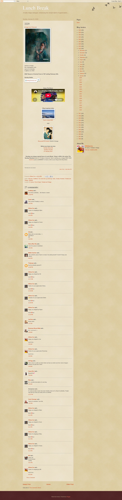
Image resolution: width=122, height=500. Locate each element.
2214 (80, 110)
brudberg (30, 190)
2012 (80, 125)
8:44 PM (30, 258)
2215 (80, 107)
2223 (80, 89)
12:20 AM (30, 302)
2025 (80, 32)
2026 (80, 30)
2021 (80, 41)
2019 (80, 46)
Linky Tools (62, 169)
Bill (29, 455)
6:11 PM (30, 415)
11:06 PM (30, 267)
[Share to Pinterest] (52, 176)
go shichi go (49, 178)
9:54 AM (30, 384)
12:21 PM (30, 394)
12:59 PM (30, 194)
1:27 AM (30, 323)
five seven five (42, 178)
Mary (29, 380)
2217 (80, 103)
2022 (80, 39)
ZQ (29, 232)
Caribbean (35, 178)
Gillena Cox (31, 208)
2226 (80, 82)
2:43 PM (30, 215)
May (81, 66)
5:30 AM (30, 366)
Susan (30, 199)
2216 (80, 105)
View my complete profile (91, 149)
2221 (80, 93)
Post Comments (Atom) (35, 487)
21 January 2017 (48, 151)
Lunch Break (36, 7)
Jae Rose (30, 319)
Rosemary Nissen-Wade (34, 328)
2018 (80, 48)
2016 (80, 115)
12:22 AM (30, 314)
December (82, 50)
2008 (80, 134)
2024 (80, 34)
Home (48, 484)
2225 (80, 84)
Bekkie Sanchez (32, 252)
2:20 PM (30, 203)
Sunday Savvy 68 (48, 148)
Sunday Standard (60, 178)
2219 (80, 98)
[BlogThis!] (47, 176)
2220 (80, 96)
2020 (80, 44)
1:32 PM (30, 403)
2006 (80, 138)
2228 (80, 77)
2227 (80, 80)
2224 (80, 87)
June (81, 64)
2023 (80, 37)
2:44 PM (30, 227)
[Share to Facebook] (50, 176)
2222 (80, 91)
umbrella (31, 180)
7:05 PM (30, 248)
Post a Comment (31, 477)
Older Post (69, 484)
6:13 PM (30, 450)
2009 (80, 131)
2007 (80, 136)
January (82, 75)
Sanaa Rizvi (31, 371)
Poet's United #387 (48, 120)
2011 (80, 127)
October (82, 55)
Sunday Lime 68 (48, 149)
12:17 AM (30, 279)
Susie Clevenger (32, 399)
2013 (80, 122)
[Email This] (46, 176)
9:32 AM (30, 474)
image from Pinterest (30, 27)
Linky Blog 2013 (68, 169)
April (81, 69)
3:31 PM (30, 462)
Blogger (68, 496)
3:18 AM (30, 332)
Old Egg (30, 360)
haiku (54, 178)
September (82, 57)
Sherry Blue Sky (32, 244)
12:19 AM (30, 291)
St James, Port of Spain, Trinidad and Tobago (40, 182)
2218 (80, 100)
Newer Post (27, 484)
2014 (80, 120)
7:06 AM (30, 375)
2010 (80, 129)
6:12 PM (30, 439)
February (82, 73)
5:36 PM (30, 239)
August (81, 59)
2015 (80, 118)
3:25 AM (30, 344)
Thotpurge (31, 263)
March (81, 71)
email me (31, 159)
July (81, 62)
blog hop (30, 178)
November (82, 52)
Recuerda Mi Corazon (44, 141)
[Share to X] (49, 176)
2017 (80, 113)
